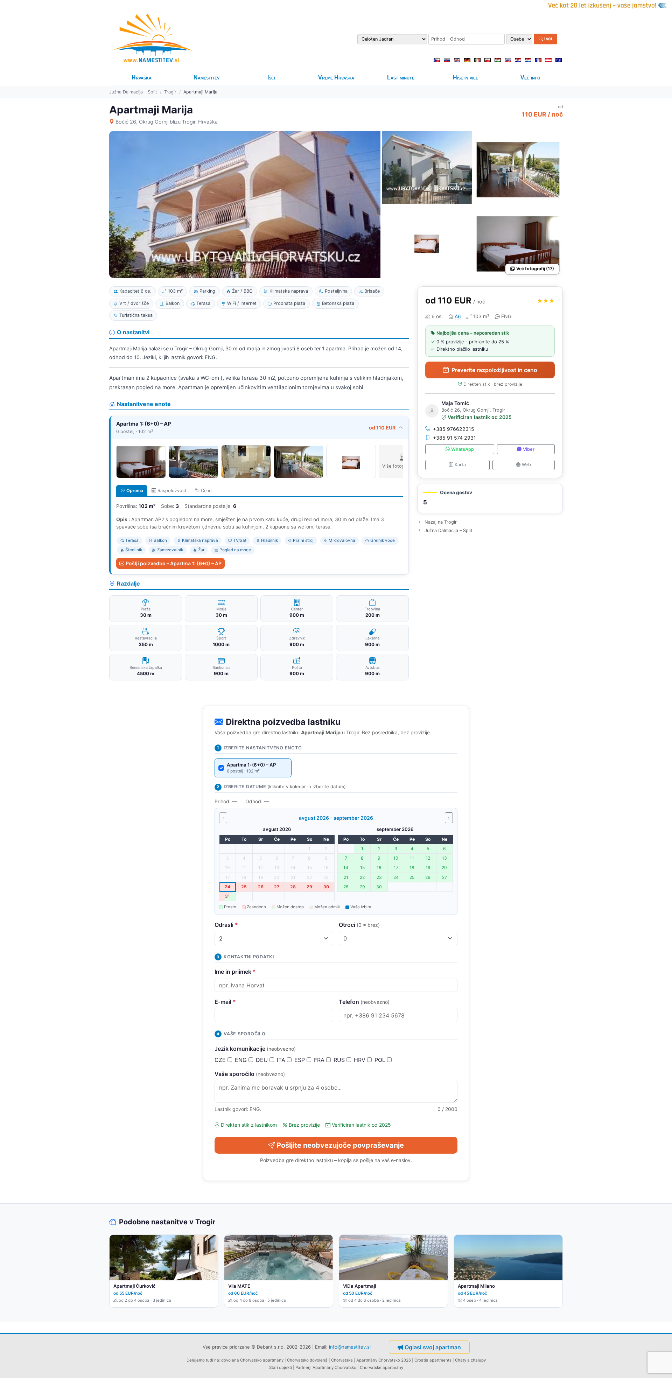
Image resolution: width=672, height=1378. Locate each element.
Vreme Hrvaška (336, 78)
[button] (490, 498)
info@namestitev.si (350, 1347)
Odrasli (226, 924)
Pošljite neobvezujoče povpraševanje (340, 1145)
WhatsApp (462, 449)
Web (526, 464)
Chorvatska (342, 1360)
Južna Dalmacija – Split (133, 92)
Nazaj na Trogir (441, 522)
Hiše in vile (465, 78)
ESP (300, 1059)
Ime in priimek (235, 971)
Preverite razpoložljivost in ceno (494, 369)
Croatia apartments (432, 1360)
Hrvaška (142, 78)
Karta (460, 464)
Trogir (170, 92)
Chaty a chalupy (470, 1360)
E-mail (225, 1001)
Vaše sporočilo (250, 1073)
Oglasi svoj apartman (433, 1347)
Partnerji (303, 1367)
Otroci (359, 924)
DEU (263, 1059)
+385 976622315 (453, 429)
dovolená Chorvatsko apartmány (252, 1360)
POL (380, 1059)
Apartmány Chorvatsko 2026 (383, 1360)
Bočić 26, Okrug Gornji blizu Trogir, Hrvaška (166, 122)
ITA (282, 1059)
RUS (340, 1059)
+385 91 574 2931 (454, 438)
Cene (206, 490)
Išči (547, 39)
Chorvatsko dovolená (307, 1360)
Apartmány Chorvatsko (334, 1367)
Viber (528, 449)
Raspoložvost (172, 490)
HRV (360, 1059)
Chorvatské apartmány (381, 1367)
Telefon (364, 1001)
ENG (241, 1059)
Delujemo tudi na (203, 1360)
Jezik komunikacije (255, 1048)
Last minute (400, 78)
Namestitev (206, 78)
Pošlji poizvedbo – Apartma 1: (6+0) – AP (174, 563)
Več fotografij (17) (535, 268)
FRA (320, 1059)
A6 (458, 316)
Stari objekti (280, 1367)
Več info (530, 78)
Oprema (134, 490)
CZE (221, 1059)
